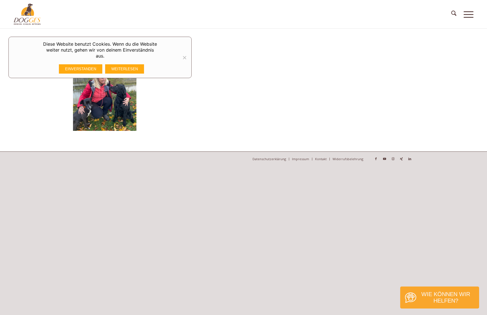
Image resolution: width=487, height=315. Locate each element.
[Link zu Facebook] (376, 159)
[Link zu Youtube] (384, 159)
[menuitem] (454, 14)
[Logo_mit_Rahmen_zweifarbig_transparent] (27, 14)
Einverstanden (80, 69)
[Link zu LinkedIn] (410, 159)
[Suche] (454, 14)
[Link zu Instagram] (393, 159)
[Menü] (468, 14)
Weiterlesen (124, 69)
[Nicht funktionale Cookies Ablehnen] (184, 57)
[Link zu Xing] (401, 159)
